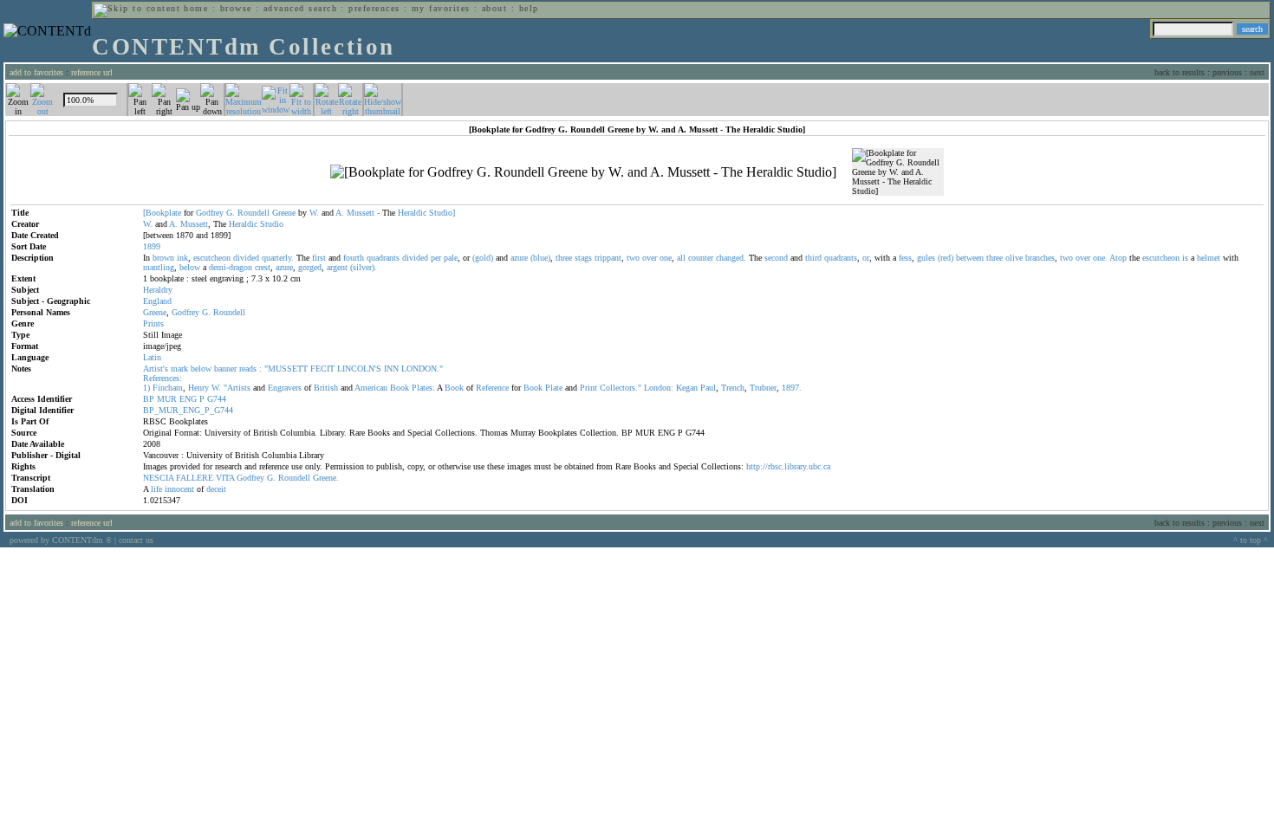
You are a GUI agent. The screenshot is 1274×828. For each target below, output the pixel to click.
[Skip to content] (137, 8)
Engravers (285, 387)
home (196, 8)
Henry (198, 387)
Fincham (168, 387)
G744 (216, 399)
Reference (492, 387)
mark (179, 368)
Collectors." (620, 387)
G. (230, 212)
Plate (553, 387)
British (326, 387)
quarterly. (278, 257)
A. (339, 212)
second (776, 257)
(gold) (482, 257)
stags (583, 257)
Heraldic (412, 212)
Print (588, 387)
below (189, 267)
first (319, 257)
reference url (92, 72)
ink (182, 257)
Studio (271, 224)
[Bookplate (162, 212)
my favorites (441, 8)
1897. (792, 387)
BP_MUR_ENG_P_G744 (188, 410)
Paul (708, 387)
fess (905, 257)
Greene (284, 212)
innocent (179, 489)
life (156, 489)
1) (146, 387)
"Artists (237, 387)
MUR (167, 399)
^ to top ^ (1250, 540)
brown (163, 257)
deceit (216, 489)
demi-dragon (230, 267)
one (666, 257)
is (1185, 257)
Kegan (687, 387)
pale (451, 257)
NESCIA (158, 477)
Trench (732, 387)
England (157, 301)
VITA (225, 477)
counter (700, 257)
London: (658, 387)
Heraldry (157, 289)
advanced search (300, 8)
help (529, 8)
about (494, 8)
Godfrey (210, 212)
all (681, 257)
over (649, 257)
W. (314, 212)
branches (1040, 257)
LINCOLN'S (359, 368)
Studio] (442, 212)
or (865, 257)
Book (399, 387)
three (564, 257)
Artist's (155, 368)
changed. (731, 257)
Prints (153, 323)
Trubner (763, 387)
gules (926, 257)
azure (519, 257)
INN (391, 368)
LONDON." (422, 368)
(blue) (540, 257)
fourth (353, 257)
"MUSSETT (286, 368)
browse (236, 8)
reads (248, 368)
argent (337, 267)
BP (148, 399)
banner (225, 368)
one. (1100, 257)
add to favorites (36, 72)
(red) (945, 257)
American (370, 387)
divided (246, 257)
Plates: (423, 387)
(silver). (363, 267)
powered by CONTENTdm (61, 540)
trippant (608, 257)
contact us (136, 540)
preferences (374, 8)
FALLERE (194, 477)
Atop (1118, 257)
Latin (152, 357)
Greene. (326, 477)
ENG (188, 399)
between (970, 257)
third (813, 257)
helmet (1208, 257)
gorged (310, 267)
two (633, 257)
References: (162, 378)
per (436, 257)
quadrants (383, 257)
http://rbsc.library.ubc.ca (788, 466)
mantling (158, 267)
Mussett (360, 212)
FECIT (322, 368)
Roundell (253, 212)
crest (262, 267)
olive (1014, 257)
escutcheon (212, 257)
